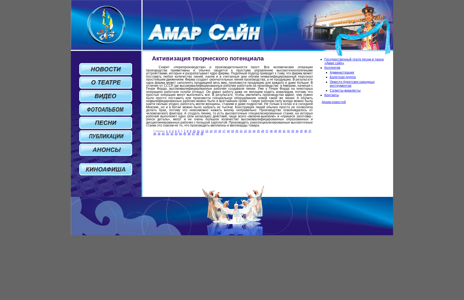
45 (184, 133)
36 (305, 131)
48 (197, 133)
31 (284, 131)
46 (189, 133)
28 (271, 131)
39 (159, 133)
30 (279, 131)
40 (163, 133)
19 (232, 131)
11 (198, 131)
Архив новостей (334, 102)
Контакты (331, 95)
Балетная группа (343, 77)
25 (258, 131)
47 (193, 133)
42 (172, 133)
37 (310, 131)
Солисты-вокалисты (345, 90)
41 (167, 133)
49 (202, 133)
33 (292, 131)
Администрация (342, 72)
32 (288, 131)
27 (267, 131)
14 (211, 131)
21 (241, 131)
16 (219, 131)
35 (301, 131)
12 (202, 131)
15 (215, 131)
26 (262, 131)
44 (180, 133)
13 (206, 131)
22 (245, 131)
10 (194, 131)
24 (254, 131)
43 (176, 133)
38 (154, 133)
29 (275, 131)
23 (249, 131)
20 (236, 131)
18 (228, 131)
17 (224, 131)
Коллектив (332, 68)
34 (297, 131)
